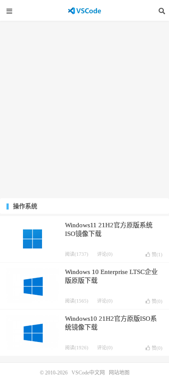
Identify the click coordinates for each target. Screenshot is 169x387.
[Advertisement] (84, 109)
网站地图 (119, 373)
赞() (157, 254)
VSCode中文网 (85, 10)
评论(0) (105, 254)
